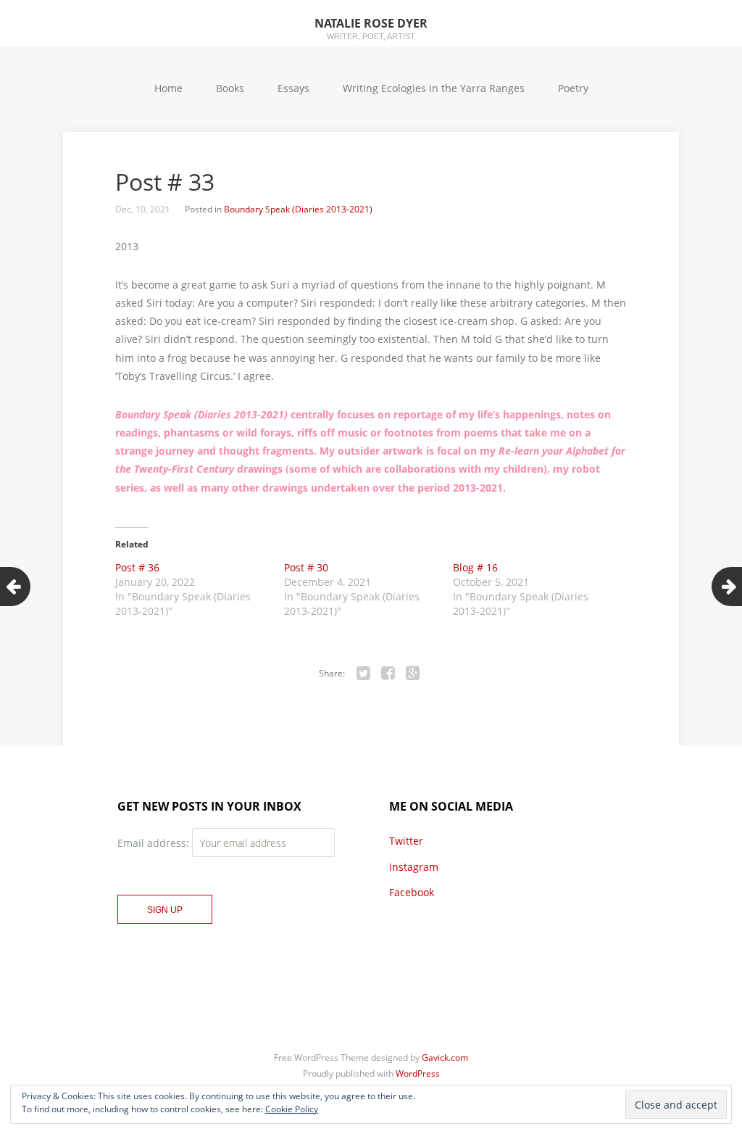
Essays (293, 88)
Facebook (411, 892)
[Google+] (413, 673)
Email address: (154, 843)
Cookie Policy (291, 1109)
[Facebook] (388, 673)
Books (230, 88)
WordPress (418, 1073)
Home (168, 88)
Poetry (573, 88)
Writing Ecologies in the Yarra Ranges (434, 88)
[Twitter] (364, 673)
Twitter (406, 841)
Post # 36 (137, 567)
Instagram (413, 867)
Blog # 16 (475, 567)
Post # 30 (306, 567)
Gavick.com (445, 1057)
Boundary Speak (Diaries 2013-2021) (298, 209)
